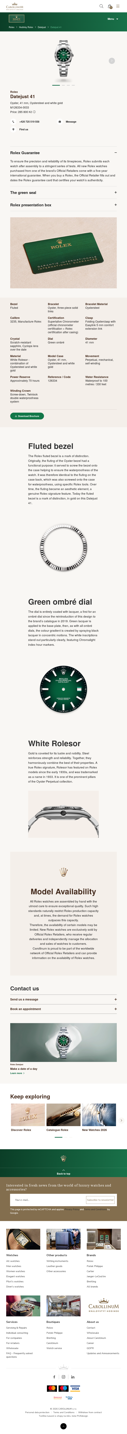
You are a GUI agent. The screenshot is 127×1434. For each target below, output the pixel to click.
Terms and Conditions (95, 1209)
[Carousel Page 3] (68, 85)
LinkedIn (72, 1377)
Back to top (63, 1173)
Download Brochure (28, 416)
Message (70, 121)
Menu (111, 19)
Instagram (63, 1377)
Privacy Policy (72, 1209)
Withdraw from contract (90, 1412)
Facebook (54, 1377)
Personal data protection (37, 1412)
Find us (23, 129)
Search (101, 6)
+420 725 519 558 (29, 121)
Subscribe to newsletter (100, 1200)
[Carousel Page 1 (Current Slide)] (56, 85)
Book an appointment (25, 1009)
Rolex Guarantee (25, 152)
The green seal (23, 192)
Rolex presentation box (30, 204)
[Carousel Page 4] (73, 85)
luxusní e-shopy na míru (59, 1415)
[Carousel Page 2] (63, 85)
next (112, 61)
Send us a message (24, 999)
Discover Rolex (63, 1158)
